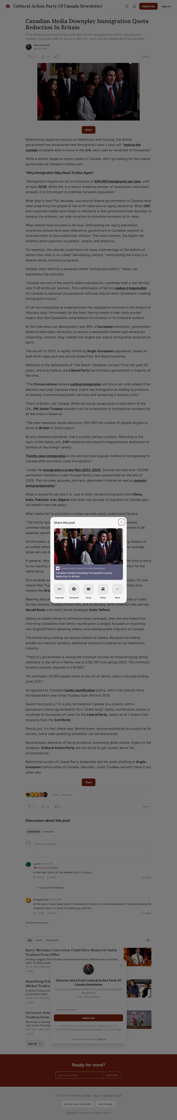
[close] (121, 522)
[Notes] (103, 589)
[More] (117, 589)
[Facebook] (74, 589)
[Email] (88, 589)
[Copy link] (59, 589)
